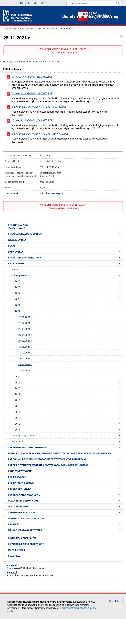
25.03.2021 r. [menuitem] (25, 328)
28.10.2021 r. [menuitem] (25, 358)
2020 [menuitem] (17, 376)
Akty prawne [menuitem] (16, 263)
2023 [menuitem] (17, 299)
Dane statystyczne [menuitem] (20, 471)
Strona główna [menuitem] (18, 226)
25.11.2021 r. (69, 28)
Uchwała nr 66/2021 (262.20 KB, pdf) (32, 76)
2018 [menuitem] (17, 388)
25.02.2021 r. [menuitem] (25, 323)
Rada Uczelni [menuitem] (16, 251)
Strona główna (12, 28)
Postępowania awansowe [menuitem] (24, 494)
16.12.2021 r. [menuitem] (25, 370)
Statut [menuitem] (14, 269)
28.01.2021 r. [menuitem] (25, 317)
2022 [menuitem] (17, 305)
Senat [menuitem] (11, 246)
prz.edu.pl (12, 565)
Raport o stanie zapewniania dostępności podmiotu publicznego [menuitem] (48, 465)
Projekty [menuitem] (14, 524)
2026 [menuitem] (17, 281)
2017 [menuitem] (17, 394)
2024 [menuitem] (17, 293)
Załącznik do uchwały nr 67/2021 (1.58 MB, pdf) (39, 106)
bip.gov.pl (12, 572)
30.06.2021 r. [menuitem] (25, 346)
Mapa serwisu (16, 550)
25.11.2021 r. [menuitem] (25, 364)
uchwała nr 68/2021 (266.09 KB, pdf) (32, 120)
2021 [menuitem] (17, 311)
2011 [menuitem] (17, 429)
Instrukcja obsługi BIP (22, 538)
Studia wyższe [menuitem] (17, 477)
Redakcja (14, 556)
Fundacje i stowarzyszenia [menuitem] (25, 530)
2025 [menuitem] (17, 287)
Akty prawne (27, 28)
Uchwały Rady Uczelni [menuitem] (22, 435)
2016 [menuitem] (17, 400)
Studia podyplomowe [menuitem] (21, 483)
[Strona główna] (17, 16)
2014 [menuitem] (17, 411)
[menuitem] (120, 233)
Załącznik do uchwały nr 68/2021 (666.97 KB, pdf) (40, 133)
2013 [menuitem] (17, 417)
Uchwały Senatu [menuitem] (19, 275)
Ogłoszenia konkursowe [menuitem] (23, 500)
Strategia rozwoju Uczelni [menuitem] (25, 234)
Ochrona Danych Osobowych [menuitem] (26, 518)
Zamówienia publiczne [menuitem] (21, 512)
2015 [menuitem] (17, 406)
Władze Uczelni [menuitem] (17, 239)
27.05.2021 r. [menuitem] (25, 340)
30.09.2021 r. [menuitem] (25, 352)
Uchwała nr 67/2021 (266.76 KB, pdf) (32, 93)
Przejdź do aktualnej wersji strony (63, 52)
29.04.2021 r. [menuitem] (25, 334)
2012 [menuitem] (17, 423)
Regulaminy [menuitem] (17, 441)
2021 (57, 28)
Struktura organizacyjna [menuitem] (24, 257)
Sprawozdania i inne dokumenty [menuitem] (28, 447)
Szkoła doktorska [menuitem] (19, 489)
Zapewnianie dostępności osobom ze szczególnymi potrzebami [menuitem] (47, 459)
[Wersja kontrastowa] (19, 3)
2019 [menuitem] (17, 382)
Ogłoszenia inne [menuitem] (18, 506)
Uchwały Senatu (44, 28)
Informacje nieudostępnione (26, 544)
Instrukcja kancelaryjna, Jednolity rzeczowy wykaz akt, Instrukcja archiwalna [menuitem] (59, 453)
